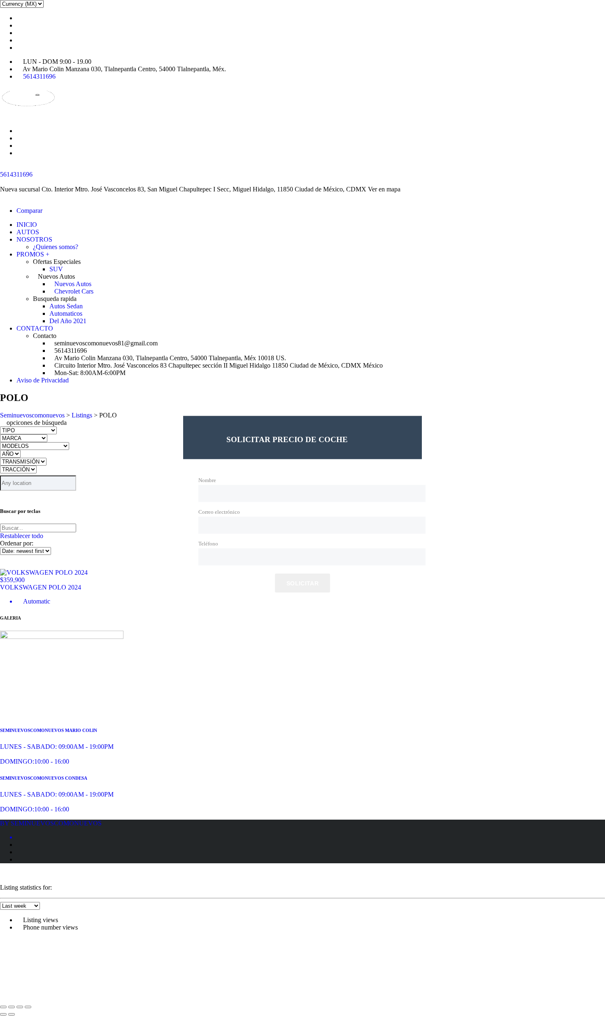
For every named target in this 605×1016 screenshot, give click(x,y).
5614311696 (39, 76)
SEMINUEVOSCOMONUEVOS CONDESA (43, 778)
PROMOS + (32, 254)
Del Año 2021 (67, 320)
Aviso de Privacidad (42, 380)
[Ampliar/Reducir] (3, 1007)
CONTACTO (34, 328)
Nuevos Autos (72, 283)
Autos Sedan (66, 306)
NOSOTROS (34, 239)
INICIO (26, 224)
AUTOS (27, 231)
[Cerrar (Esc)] (28, 1007)
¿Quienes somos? (55, 246)
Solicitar (302, 583)
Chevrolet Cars (73, 291)
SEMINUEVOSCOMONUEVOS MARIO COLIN (48, 730)
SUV (56, 269)
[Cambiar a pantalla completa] (11, 1007)
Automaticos (65, 313)
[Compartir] (19, 1007)
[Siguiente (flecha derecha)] (11, 1014)
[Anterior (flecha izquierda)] (3, 1014)
